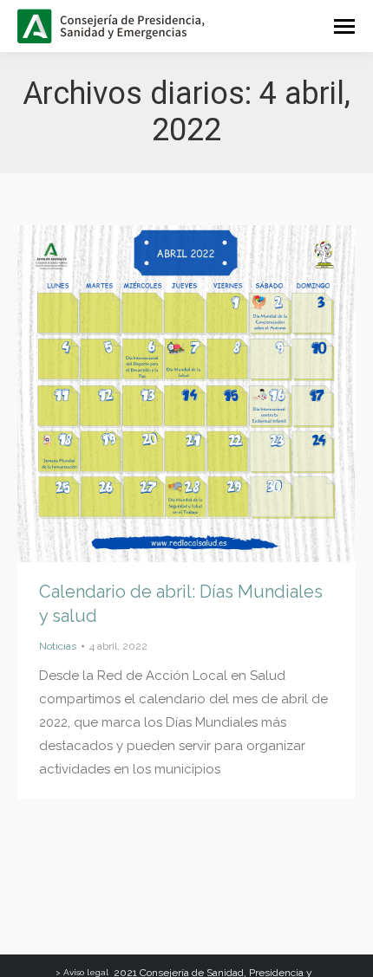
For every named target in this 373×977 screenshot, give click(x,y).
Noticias (57, 646)
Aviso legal (85, 972)
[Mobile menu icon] (344, 26)
